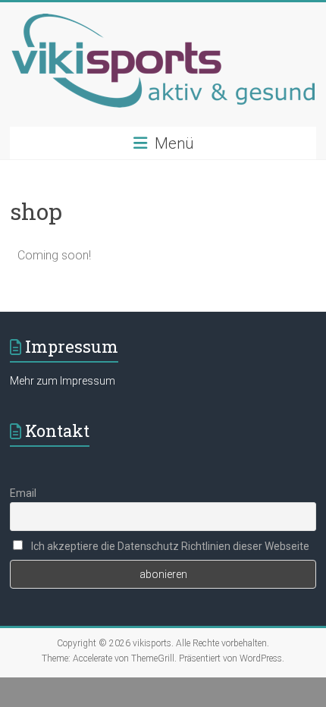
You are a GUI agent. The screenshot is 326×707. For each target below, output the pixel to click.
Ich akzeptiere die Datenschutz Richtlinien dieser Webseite (169, 546)
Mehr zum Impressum (62, 381)
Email (23, 493)
